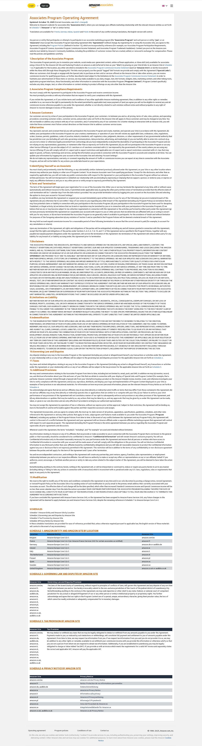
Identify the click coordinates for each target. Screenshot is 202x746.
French (57, 32)
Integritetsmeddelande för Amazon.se (95, 707)
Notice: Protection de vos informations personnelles (101, 683)
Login (31, 5)
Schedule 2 (158, 358)
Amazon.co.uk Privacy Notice (91, 711)
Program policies (61, 730)
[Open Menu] (171, 6)
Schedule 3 (156, 367)
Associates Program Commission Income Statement (108, 68)
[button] (165, 5)
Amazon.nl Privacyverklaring (91, 697)
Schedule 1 (35, 28)
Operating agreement (37, 730)
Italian (70, 32)
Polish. (86, 32)
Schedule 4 (34, 387)
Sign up (45, 5)
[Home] (101, 6)
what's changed (80, 22)
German (63, 32)
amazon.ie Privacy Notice (90, 690)
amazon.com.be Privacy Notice (92, 680)
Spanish (76, 32)
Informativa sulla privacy (90, 694)
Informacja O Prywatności (90, 700)
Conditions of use (84, 730)
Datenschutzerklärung (89, 687)
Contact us (104, 730)
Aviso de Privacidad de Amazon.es (94, 704)
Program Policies (57, 45)
